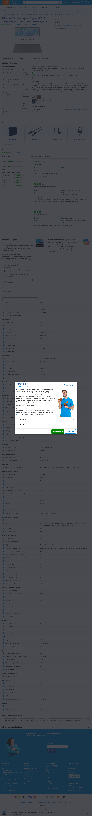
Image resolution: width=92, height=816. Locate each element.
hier (27, 409)
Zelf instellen (70, 431)
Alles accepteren (58, 431)
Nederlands (69, 385)
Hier (17, 414)
